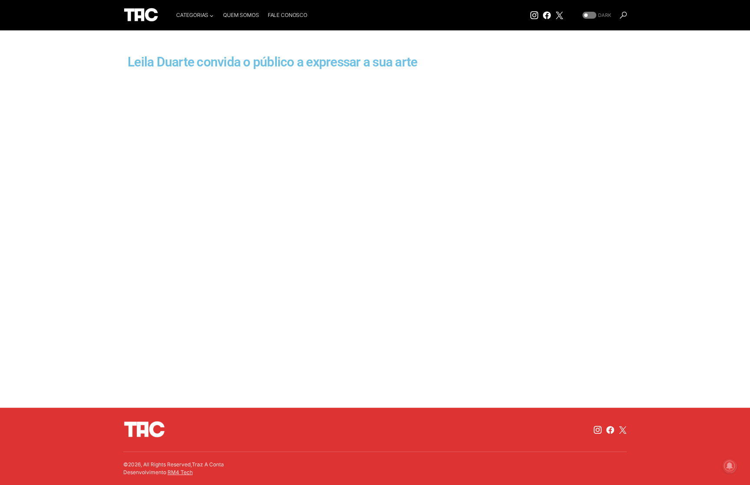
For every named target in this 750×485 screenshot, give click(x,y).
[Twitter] (559, 15)
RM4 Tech (180, 472)
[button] (596, 15)
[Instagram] (534, 15)
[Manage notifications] (730, 466)
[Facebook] (547, 15)
